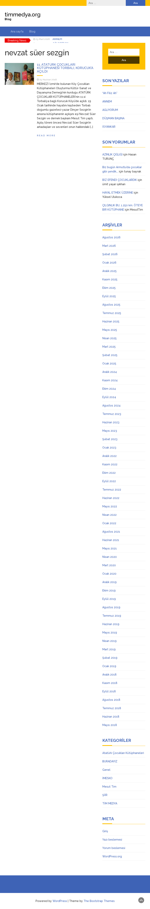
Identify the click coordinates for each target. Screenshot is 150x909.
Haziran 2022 (110, 498)
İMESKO (107, 778)
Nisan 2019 (109, 640)
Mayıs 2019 (109, 632)
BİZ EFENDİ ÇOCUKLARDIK (119, 179)
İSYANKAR (108, 126)
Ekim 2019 (109, 590)
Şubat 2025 (109, 355)
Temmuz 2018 (111, 708)
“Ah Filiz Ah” (109, 93)
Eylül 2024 (109, 397)
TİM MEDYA (109, 803)
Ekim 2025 (109, 287)
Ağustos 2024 (111, 405)
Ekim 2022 (109, 472)
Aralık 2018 (109, 674)
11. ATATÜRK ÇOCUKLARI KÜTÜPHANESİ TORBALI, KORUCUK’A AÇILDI (65, 68)
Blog (32, 31)
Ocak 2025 (109, 363)
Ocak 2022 (109, 523)
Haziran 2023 (110, 422)
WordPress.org (112, 856)
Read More (46, 135)
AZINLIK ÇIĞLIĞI (112, 154)
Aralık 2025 (109, 271)
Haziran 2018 (110, 716)
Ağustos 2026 (111, 237)
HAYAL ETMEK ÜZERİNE (117, 192)
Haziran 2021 (110, 540)
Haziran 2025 (110, 321)
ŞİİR (104, 795)
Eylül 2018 (109, 691)
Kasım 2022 (109, 464)
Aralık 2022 (109, 456)
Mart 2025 (109, 346)
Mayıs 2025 (109, 329)
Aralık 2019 (109, 582)
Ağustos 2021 (111, 531)
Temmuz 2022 (111, 489)
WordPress (60, 901)
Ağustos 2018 (111, 699)
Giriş (105, 831)
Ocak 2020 (109, 573)
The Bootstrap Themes (99, 901)
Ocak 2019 (109, 666)
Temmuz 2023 (111, 413)
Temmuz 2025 (111, 313)
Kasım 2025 (109, 279)
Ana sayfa (17, 31)
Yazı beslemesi (112, 839)
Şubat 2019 (109, 657)
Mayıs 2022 (109, 506)
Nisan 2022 (109, 514)
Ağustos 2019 (111, 607)
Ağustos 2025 (111, 304)
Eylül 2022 (109, 481)
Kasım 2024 (110, 380)
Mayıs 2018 (109, 725)
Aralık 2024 (109, 371)
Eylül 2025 (109, 296)
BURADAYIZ (109, 761)
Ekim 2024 (109, 388)
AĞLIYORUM (60, 40)
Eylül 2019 (109, 598)
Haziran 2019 (110, 624)
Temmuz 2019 (111, 615)
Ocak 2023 (109, 447)
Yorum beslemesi (113, 848)
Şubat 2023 (109, 439)
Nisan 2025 (109, 338)
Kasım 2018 (109, 683)
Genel (106, 769)
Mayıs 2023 (109, 430)
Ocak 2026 (109, 262)
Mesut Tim (109, 786)
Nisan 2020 (109, 556)
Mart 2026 (109, 245)
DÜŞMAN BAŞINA (113, 118)
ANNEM (107, 101)
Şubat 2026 (110, 254)
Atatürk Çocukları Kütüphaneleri (123, 753)
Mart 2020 (109, 565)
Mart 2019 (109, 649)
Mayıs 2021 (109, 548)
